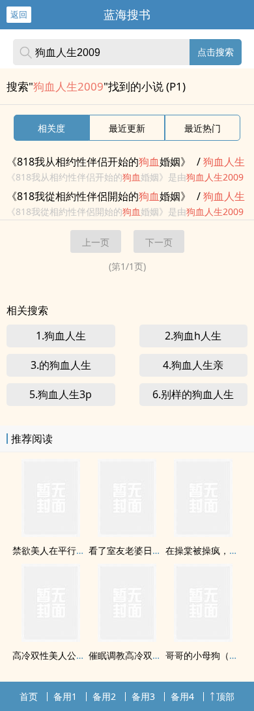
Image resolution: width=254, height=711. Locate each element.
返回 (18, 14)
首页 (29, 696)
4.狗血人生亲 (193, 365)
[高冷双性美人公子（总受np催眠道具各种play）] (50, 638)
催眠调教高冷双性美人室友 (143, 655)
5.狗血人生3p (60, 394)
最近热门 (202, 128)
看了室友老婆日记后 (130, 550)
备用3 (143, 696)
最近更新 (127, 128)
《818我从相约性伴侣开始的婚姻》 (99, 161)
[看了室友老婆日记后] (127, 533)
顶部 (225, 696)
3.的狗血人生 (61, 365)
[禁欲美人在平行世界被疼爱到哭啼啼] (50, 533)
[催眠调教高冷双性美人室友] (127, 638)
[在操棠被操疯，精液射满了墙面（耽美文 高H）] (203, 533)
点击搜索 (215, 52)
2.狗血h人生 (193, 335)
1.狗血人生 (61, 335)
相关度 (51, 128)
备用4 (182, 696)
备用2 (104, 696)
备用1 (65, 696)
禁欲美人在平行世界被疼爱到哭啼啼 (85, 550)
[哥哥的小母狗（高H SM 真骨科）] (203, 638)
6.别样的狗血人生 (193, 394)
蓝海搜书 (127, 14)
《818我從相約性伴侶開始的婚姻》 (99, 196)
